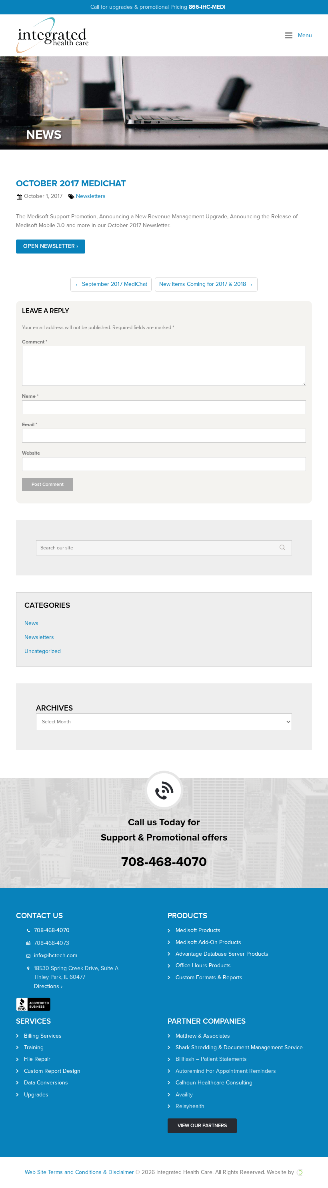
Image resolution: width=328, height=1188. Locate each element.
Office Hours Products (203, 965)
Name (30, 396)
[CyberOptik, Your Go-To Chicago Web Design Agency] (300, 1172)
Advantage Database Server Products (222, 953)
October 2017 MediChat (71, 183)
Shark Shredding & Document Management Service (239, 1047)
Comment (34, 342)
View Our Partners (202, 1125)
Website (31, 453)
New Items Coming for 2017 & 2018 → (206, 284)
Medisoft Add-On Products (208, 942)
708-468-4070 (164, 862)
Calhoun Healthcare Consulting (214, 1082)
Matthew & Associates (203, 1035)
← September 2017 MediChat (111, 284)
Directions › (48, 986)
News (31, 623)
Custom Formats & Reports (209, 977)
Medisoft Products (198, 930)
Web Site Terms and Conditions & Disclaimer (79, 1172)
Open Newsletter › (50, 246)
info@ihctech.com (55, 955)
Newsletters (91, 196)
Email (29, 424)
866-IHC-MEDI (207, 7)
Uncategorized (42, 651)
